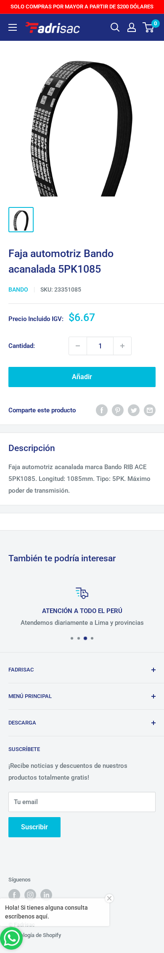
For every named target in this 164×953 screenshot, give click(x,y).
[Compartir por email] (150, 410)
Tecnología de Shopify (34, 935)
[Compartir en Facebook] (102, 410)
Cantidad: (21, 346)
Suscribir (34, 827)
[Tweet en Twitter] (134, 410)
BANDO (18, 289)
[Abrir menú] (12, 27)
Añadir (82, 377)
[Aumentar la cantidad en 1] (122, 346)
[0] (148, 27)
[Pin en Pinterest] (118, 410)
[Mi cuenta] (131, 27)
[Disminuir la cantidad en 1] (78, 346)
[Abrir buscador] (115, 27)
